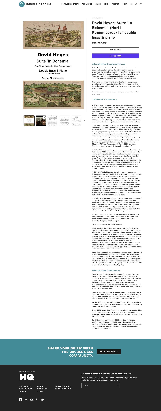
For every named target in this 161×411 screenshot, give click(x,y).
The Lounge (26, 389)
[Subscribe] (117, 385)
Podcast (42, 389)
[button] (125, 4)
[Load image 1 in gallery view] (29, 120)
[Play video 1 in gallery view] (40, 120)
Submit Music (63, 389)
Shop (40, 391)
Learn (22, 391)
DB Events (25, 386)
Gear (40, 386)
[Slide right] (85, 121)
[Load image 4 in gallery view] (76, 120)
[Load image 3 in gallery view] (64, 120)
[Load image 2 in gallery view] (52, 120)
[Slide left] (21, 121)
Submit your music (109, 352)
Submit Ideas (63, 386)
